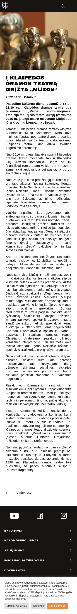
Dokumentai (14, 570)
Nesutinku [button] (38, 606)
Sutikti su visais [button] (57, 606)
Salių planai (14, 550)
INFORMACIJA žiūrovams (24, 560)
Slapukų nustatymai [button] (17, 606)
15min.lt (29, 97)
